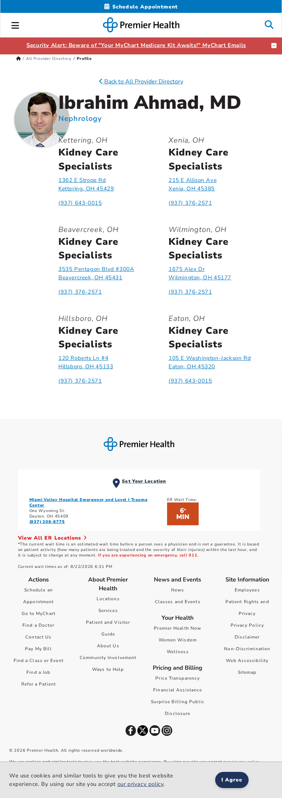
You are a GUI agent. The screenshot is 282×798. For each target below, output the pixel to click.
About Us (108, 646)
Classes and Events (177, 602)
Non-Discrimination (247, 649)
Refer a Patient (38, 684)
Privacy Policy (247, 625)
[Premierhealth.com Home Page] (18, 58)
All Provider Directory (49, 58)
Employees (247, 590)
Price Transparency (177, 678)
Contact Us (38, 637)
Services (108, 610)
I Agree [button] (231, 779)
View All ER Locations (50, 537)
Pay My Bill (38, 649)
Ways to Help (108, 669)
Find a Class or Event (39, 660)
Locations (108, 599)
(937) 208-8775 (47, 522)
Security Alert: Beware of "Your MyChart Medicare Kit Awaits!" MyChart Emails (136, 45)
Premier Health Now (177, 628)
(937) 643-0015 (80, 203)
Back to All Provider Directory (143, 82)
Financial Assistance (177, 690)
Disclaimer (247, 637)
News (177, 590)
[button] (15, 24)
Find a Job (38, 672)
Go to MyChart (38, 613)
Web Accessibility (247, 660)
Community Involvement (108, 658)
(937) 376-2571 (190, 203)
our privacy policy (141, 784)
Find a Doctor (38, 625)
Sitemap (247, 672)
